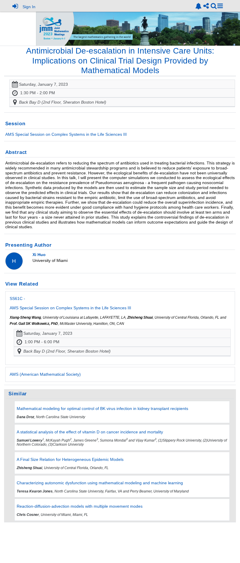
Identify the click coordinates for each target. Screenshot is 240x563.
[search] (213, 5)
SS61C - (70, 303)
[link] (198, 6)
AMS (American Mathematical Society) (45, 374)
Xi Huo (39, 254)
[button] (220, 6)
